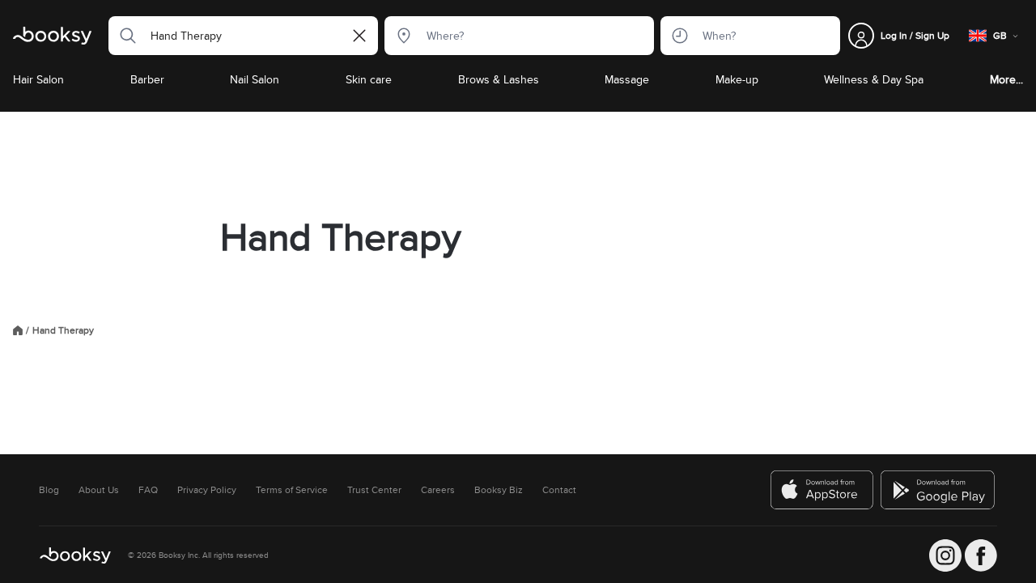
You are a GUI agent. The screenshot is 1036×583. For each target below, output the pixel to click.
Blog (49, 489)
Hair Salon (38, 79)
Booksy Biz (498, 489)
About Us (99, 489)
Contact (559, 489)
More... (1006, 79)
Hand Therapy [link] (63, 330)
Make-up (736, 79)
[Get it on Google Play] (939, 489)
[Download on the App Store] (822, 489)
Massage (627, 79)
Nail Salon (254, 79)
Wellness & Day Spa (873, 79)
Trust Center (374, 489)
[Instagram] (945, 555)
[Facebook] (981, 555)
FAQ (148, 489)
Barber (147, 79)
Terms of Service (292, 489)
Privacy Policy (206, 489)
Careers (438, 489)
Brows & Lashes (498, 79)
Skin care (369, 79)
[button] (123, 35)
